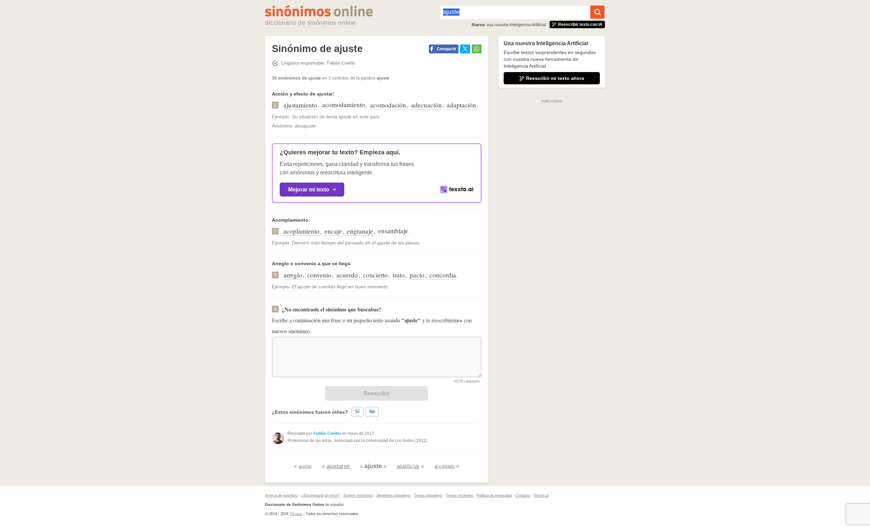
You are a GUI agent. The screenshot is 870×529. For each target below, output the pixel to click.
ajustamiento (300, 105)
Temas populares (428, 495)
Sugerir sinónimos (358, 495)
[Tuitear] (465, 49)
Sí (357, 411)
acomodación (388, 105)
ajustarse (338, 466)
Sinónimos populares (393, 495)
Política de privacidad (494, 495)
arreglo (292, 275)
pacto (417, 275)
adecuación (426, 105)
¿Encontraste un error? (320, 495)
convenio (319, 275)
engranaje (360, 231)
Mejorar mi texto (308, 189)
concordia (443, 275)
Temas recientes (459, 495)
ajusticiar (408, 466)
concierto (375, 275)
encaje (333, 231)
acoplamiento (301, 231)
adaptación (461, 105)
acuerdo (347, 275)
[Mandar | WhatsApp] (477, 49)
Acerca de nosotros (281, 495)
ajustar (305, 466)
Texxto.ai (541, 495)
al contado (444, 466)
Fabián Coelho (327, 433)
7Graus (296, 514)
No (372, 411)
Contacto (522, 495)
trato (399, 275)
